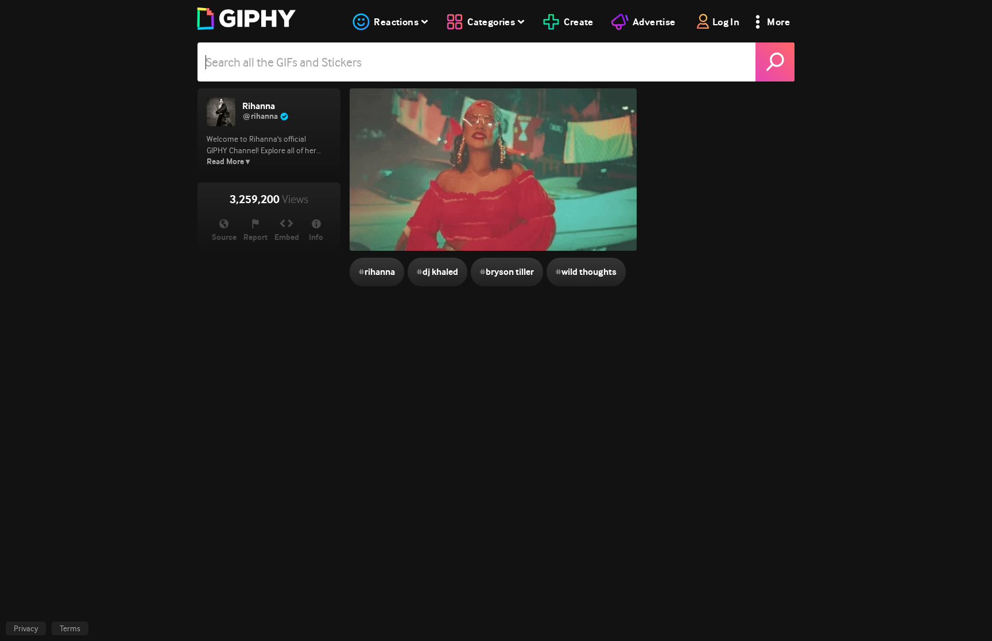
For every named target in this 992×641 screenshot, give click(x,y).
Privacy (26, 628)
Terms (70, 628)
